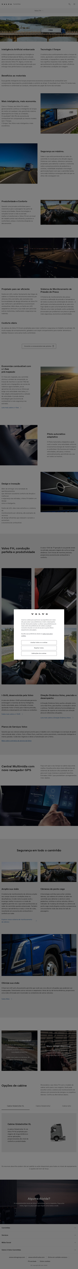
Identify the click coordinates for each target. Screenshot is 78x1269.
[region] (39, 634)
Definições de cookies (39, 653)
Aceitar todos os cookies (39, 642)
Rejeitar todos (39, 648)
